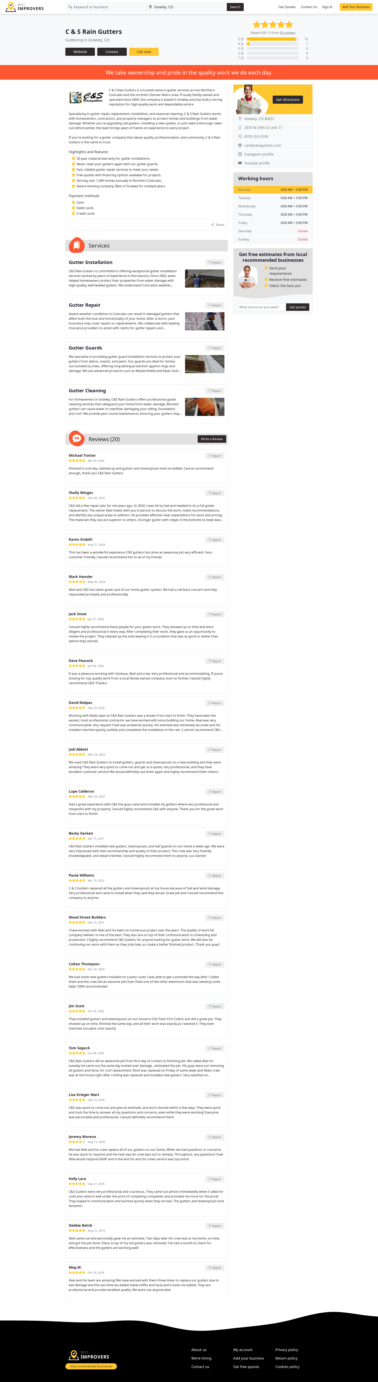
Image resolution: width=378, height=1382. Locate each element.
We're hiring (201, 1358)
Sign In (327, 7)
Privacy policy (286, 1349)
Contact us (200, 1366)
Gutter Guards (85, 348)
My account (243, 1349)
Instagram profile (258, 154)
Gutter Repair (85, 305)
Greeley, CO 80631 (259, 118)
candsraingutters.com (262, 145)
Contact (112, 51)
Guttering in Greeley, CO (87, 40)
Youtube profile (257, 163)
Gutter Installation (91, 262)
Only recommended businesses (91, 1366)
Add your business (248, 1358)
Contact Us (309, 7)
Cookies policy (287, 1366)
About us (199, 1349)
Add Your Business (356, 7)
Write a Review (212, 439)
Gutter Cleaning (87, 391)
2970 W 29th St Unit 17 (263, 127)
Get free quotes (246, 1366)
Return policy (286, 1358)
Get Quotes (287, 7)
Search (235, 7)
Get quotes (297, 307)
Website (80, 51)
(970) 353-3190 (256, 136)
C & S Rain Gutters (93, 31)
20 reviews (288, 33)
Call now (144, 51)
